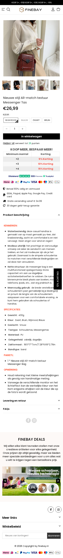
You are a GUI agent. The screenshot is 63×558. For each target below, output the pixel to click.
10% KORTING (57, 279)
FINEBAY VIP (9, 143)
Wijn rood (11, 120)
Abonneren (54, 535)
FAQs (6, 409)
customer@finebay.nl (32, 2)
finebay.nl (43, 546)
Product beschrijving (16, 215)
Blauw (24, 120)
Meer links (9, 518)
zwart (36, 120)
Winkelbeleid (11, 527)
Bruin (47, 120)
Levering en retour (14, 400)
